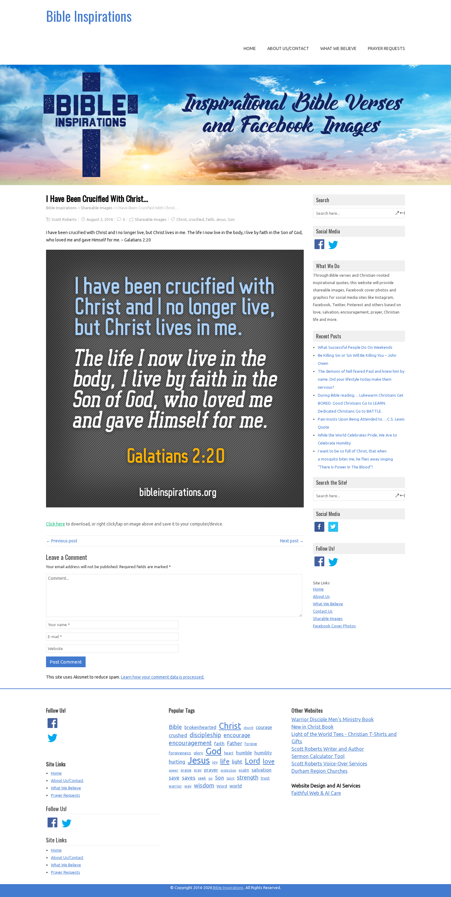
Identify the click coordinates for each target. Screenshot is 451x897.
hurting (177, 761)
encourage (237, 735)
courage (264, 727)
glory (198, 752)
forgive (251, 744)
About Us (321, 596)
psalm (244, 770)
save (174, 777)
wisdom (204, 785)
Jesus (221, 219)
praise (186, 770)
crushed (178, 735)
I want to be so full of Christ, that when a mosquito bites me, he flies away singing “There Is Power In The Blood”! (355, 459)
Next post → (292, 540)
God (214, 751)
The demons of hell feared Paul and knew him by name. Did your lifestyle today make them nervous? (361, 379)
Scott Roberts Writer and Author (327, 749)
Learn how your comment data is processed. (162, 677)
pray (198, 770)
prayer (211, 769)
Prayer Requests (386, 48)
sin (210, 778)
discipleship (205, 735)
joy (215, 762)
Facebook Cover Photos (334, 626)
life (224, 761)
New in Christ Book (312, 727)
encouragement (190, 743)
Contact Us (323, 611)
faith (210, 219)
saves (188, 777)
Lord (252, 761)
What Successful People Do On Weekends (355, 347)
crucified (196, 219)
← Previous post (61, 540)
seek (202, 778)
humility (263, 752)
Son (231, 219)
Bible (175, 727)
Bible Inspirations (89, 16)
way (187, 786)
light (237, 761)
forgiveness (180, 752)
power (173, 770)
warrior (175, 786)
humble (244, 752)
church (248, 728)
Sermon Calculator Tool (318, 756)
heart (228, 753)
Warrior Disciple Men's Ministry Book (332, 719)
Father (234, 743)
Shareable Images (97, 208)
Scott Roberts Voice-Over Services (329, 763)
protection (228, 770)
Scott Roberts (64, 219)
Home (250, 48)
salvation (262, 769)
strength (247, 777)
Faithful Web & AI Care (316, 793)
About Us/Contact (288, 48)
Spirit (230, 778)
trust (265, 778)
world (235, 785)
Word (222, 785)
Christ (181, 219)
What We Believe (338, 48)
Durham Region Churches (319, 771)
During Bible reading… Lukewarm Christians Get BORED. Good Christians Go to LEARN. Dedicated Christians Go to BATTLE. (360, 403)
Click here (55, 524)
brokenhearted (200, 727)
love (269, 761)
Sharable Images (328, 618)
